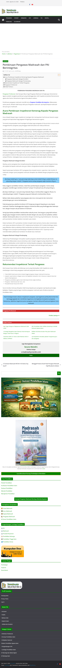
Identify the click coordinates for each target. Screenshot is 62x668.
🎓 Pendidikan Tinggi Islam (8, 539)
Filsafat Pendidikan (6, 483)
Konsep (16, 18)
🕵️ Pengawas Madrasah (8, 516)
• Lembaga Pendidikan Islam (8, 649)
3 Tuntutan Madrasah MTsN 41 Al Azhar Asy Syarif (15, 365)
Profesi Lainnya (53, 315)
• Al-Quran (4, 611)
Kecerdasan (4, 570)
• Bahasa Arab (4, 618)
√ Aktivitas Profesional (7, 633)
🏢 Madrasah (5, 531)
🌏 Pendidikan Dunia (7, 542)
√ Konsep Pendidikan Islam (8, 637)
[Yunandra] (3, 20)
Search (59, 373)
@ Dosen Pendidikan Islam (8, 519)
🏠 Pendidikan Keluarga (8, 536)
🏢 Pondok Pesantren (7, 534)
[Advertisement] (31, 34)
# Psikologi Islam (5, 656)
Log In (2, 602)
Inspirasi (3, 567)
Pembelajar (4, 565)
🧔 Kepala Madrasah (7, 514)
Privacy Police (4, 599)
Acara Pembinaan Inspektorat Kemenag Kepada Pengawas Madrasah (24, 77)
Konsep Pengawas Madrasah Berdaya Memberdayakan (31, 499)
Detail (43, 468)
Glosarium (17, 21)
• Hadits (3, 614)
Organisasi (5, 61)
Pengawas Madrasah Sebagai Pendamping (18, 81)
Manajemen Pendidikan (8, 494)
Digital (47, 18)
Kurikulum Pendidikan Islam (9, 485)
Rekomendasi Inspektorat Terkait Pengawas (17, 83)
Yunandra (13, 71)
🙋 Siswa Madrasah (6, 508)
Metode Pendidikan (6, 491)
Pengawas (9, 18)
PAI (41, 18)
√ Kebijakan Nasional (6, 640)
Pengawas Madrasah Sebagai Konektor (17, 79)
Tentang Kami (4, 595)
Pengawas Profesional (11, 85)
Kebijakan (23, 18)
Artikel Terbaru (9, 87)
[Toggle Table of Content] (58, 75)
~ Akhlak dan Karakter (7, 624)
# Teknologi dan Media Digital (9, 653)
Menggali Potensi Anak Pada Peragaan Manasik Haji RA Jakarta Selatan (45, 365)
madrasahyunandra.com (32, 352)
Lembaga (35, 18)
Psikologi (9, 21)
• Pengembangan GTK (6, 646)
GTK (30, 18)
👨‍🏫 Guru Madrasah (6, 511)
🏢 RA (3, 528)
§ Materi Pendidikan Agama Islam (9, 643)
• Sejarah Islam (5, 621)
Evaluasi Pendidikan (6, 488)
